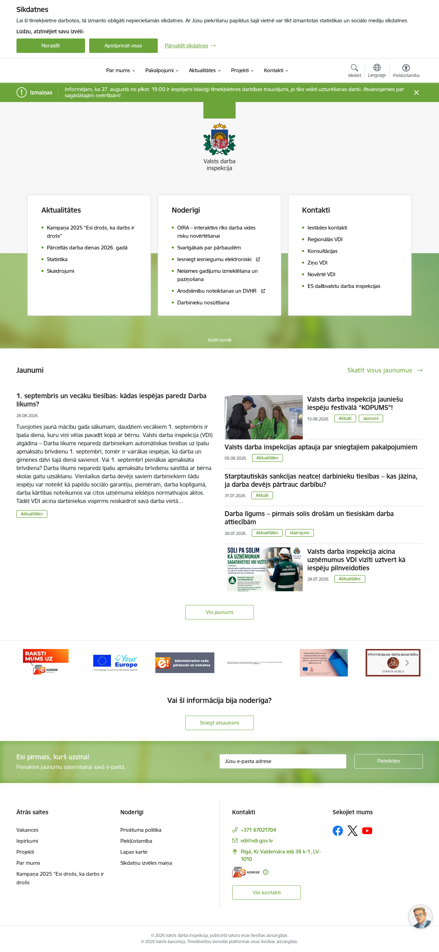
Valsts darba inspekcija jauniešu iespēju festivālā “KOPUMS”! (355, 403)
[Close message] (416, 92)
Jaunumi (371, 418)
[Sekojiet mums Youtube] (367, 830)
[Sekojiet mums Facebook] (338, 831)
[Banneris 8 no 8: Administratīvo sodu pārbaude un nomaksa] (184, 662)
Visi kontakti (267, 892)
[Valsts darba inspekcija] (47, 71)
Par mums (28, 863)
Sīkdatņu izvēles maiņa (146, 863)
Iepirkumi (27, 841)
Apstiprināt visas (123, 45)
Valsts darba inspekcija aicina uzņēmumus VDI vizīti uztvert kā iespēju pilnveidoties (356, 559)
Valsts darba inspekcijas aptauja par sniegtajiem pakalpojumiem (321, 447)
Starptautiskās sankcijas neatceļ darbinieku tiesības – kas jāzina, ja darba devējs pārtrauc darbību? (321, 480)
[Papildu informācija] (265, 872)
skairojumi (299, 532)
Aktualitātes (61, 210)
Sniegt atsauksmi (219, 722)
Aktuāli (345, 418)
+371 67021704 (258, 830)
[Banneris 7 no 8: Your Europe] (115, 662)
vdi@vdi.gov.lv (257, 840)
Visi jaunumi (219, 612)
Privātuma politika (141, 830)
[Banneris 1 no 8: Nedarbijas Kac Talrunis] (254, 662)
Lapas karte (133, 852)
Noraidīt (50, 45)
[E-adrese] (246, 872)
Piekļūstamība (136, 841)
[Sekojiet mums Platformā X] (352, 831)
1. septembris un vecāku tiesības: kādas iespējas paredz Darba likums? (111, 400)
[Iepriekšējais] (32, 662)
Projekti (25, 852)
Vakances (27, 830)
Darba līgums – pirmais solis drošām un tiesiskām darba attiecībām (309, 517)
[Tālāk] (407, 662)
